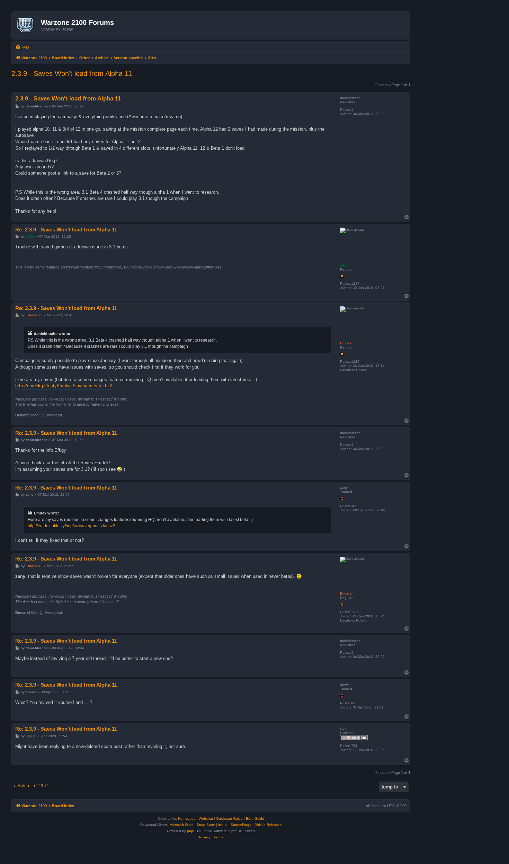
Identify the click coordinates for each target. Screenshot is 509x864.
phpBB (192, 831)
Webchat (206, 818)
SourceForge (241, 825)
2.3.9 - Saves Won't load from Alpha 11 (71, 73)
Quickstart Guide (229, 818)
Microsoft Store (182, 825)
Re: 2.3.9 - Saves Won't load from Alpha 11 (66, 229)
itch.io (222, 825)
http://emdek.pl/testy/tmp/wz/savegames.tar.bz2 (63, 385)
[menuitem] (22, 47)
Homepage (187, 818)
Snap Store (206, 825)
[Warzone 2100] (27, 25)
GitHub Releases (268, 825)
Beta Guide (255, 818)
